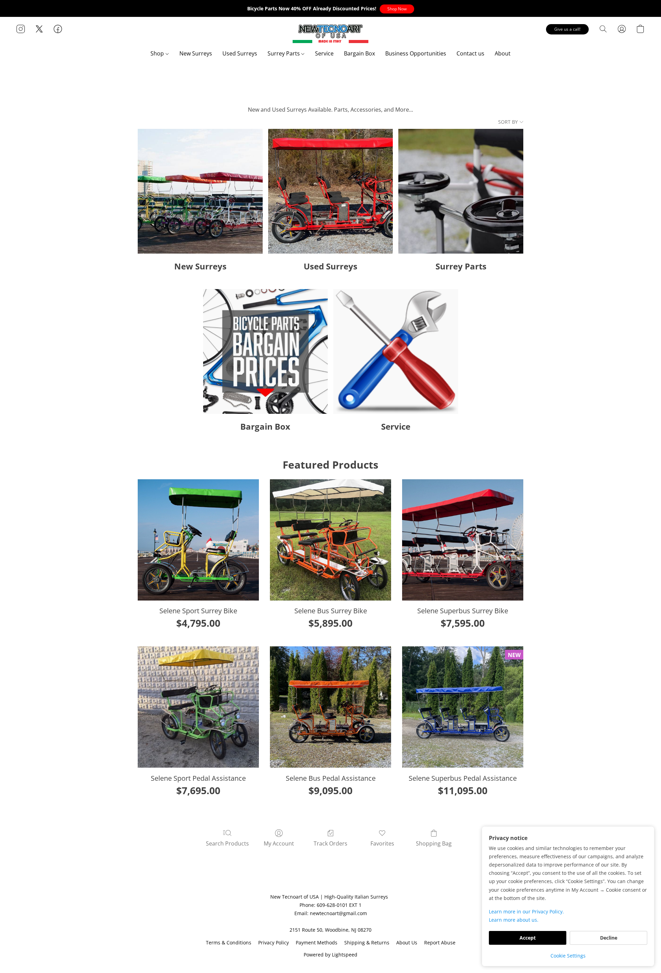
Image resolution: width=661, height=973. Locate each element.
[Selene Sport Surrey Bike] (198, 540)
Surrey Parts (284, 53)
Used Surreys (239, 53)
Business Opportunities (415, 53)
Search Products (227, 843)
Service (324, 53)
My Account (279, 843)
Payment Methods (316, 942)
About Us (406, 942)
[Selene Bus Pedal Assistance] (330, 707)
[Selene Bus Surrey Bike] (330, 540)
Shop (157, 53)
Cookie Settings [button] (568, 955)
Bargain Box (359, 53)
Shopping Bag (434, 843)
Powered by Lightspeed (330, 954)
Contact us (470, 53)
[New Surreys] (200, 191)
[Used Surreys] (330, 191)
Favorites (382, 843)
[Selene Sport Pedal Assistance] (198, 707)
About (503, 53)
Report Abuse (439, 942)
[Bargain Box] (265, 351)
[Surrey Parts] (460, 191)
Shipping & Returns (366, 942)
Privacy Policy (273, 942)
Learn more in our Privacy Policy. (526, 911)
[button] (397, 8)
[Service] (395, 351)
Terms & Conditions (228, 942)
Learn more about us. (513, 919)
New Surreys (195, 53)
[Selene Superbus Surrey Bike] (462, 540)
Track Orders (330, 843)
